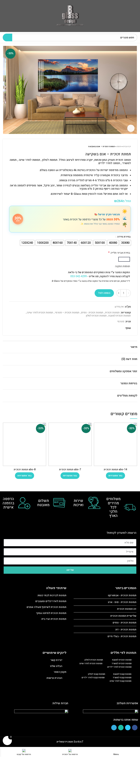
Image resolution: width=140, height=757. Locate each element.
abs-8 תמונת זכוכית (25, 469)
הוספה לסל (104, 293)
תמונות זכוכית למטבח (119, 315)
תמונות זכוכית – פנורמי (67, 312)
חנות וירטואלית (65, 742)
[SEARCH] (7, 37)
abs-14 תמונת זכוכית (115, 469)
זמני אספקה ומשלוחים (123, 371)
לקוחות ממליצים (127, 395)
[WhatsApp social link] (113, 328)
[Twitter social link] (117, 328)
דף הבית (127, 146)
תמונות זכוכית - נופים (92, 312)
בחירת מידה (124, 237)
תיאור (133, 347)
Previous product (18, 146)
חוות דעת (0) (129, 359)
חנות (119, 146)
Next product (11, 146)
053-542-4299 (78, 276)
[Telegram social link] (109, 328)
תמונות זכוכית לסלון (96, 315)
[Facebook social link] (121, 328)
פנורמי (120, 321)
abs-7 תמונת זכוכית (70, 469)
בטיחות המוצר (128, 383)
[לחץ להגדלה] (131, 128)
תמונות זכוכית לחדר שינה (40, 312)
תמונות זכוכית (112, 312)
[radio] (125, 243)
